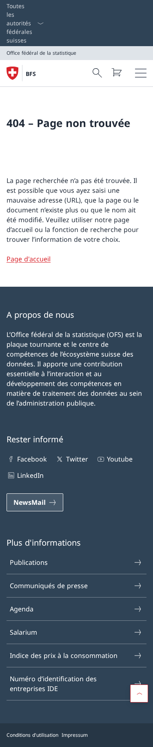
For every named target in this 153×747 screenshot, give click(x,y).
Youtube (120, 459)
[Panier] (116, 72)
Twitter (77, 459)
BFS (31, 74)
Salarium (23, 632)
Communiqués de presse (49, 585)
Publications (29, 562)
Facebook (32, 459)
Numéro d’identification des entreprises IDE (53, 683)
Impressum (75, 734)
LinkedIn (30, 475)
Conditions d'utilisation (32, 734)
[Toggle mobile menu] (141, 73)
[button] (139, 693)
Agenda (21, 608)
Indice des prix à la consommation (64, 655)
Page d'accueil (29, 258)
